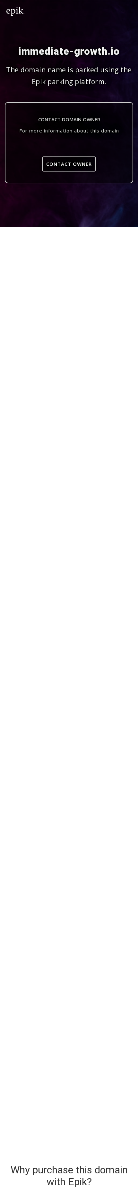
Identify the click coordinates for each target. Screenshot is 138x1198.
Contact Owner (69, 164)
